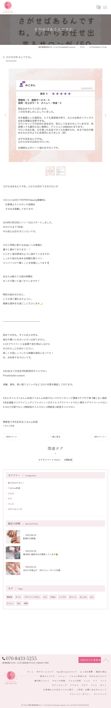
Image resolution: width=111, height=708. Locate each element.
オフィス (72, 597)
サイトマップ (100, 694)
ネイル (18, 597)
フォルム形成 (8, 425)
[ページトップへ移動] (106, 660)
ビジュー (10, 603)
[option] (55, 115)
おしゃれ (83, 597)
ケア (10, 498)
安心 (19, 603)
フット (11, 503)
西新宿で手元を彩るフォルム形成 (20, 421)
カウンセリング (15, 509)
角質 (26, 603)
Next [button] (105, 115)
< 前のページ (11, 436)
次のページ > (100, 436)
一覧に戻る (55, 436)
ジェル (11, 493)
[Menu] (105, 7)
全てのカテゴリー (16, 482)
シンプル (62, 597)
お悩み (53, 597)
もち (45, 597)
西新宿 (9, 597)
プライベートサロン (32, 597)
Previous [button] (6, 115)
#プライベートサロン (50, 459)
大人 (92, 597)
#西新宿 (68, 459)
